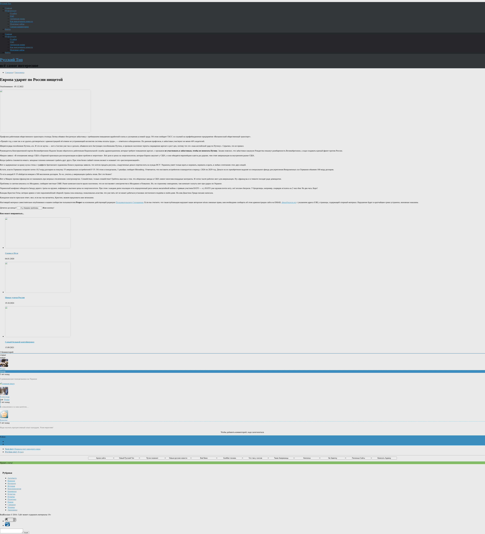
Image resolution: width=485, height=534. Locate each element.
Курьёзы (11, 496)
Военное (11, 480)
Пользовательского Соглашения (129, 202)
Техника (11, 507)
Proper (6, 399)
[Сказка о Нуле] (38, 247)
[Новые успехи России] (38, 292)
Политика (12, 499)
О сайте (13, 13)
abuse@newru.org (289, 202)
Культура (11, 494)
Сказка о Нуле (11, 253)
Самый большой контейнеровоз (19, 341)
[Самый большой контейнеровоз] (38, 336)
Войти (8, 29)
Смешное (9, 72)
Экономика (19, 72)
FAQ (12, 16)
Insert (26, 533)
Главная (8, 8)
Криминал (12, 491)
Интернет (12, 483)
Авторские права (17, 18)
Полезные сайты (17, 24)
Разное (10, 502)
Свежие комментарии (19, 26)
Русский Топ (5, 3)
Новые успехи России (15, 297)
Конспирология (14, 488)
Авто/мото (12, 478)
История (11, 486)
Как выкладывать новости (21, 21)
